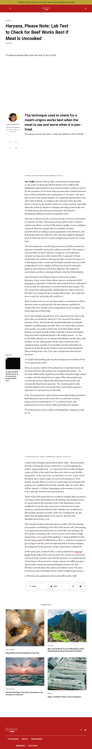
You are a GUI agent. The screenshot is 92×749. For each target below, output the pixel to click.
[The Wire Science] (46, 8)
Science (8, 20)
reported (29, 283)
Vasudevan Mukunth (13, 124)
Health (50, 693)
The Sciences (10, 649)
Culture (51, 645)
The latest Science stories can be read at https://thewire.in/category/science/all (46, 2)
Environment (37, 739)
